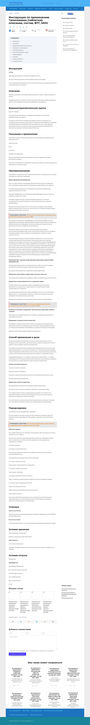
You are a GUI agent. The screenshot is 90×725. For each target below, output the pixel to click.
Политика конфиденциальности (18, 715)
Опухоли (30, 8)
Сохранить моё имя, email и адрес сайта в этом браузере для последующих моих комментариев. (32, 650)
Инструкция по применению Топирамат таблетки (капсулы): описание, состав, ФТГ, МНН (73, 672)
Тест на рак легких (68, 22)
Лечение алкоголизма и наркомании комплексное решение (68, 594)
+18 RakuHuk (16, 2)
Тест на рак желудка (68, 25)
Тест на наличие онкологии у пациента (70, 45)
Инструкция (16, 41)
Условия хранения (18, 59)
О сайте (58, 3)
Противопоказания (18, 50)
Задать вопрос (58, 8)
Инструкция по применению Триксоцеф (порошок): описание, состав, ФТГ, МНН (73, 697)
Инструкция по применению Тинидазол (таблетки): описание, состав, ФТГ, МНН (17, 672)
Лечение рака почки (67, 598)
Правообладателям (36, 715)
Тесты (50, 8)
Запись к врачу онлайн (48, 3)
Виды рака (22, 8)
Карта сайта (26, 710)
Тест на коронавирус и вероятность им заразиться (70, 49)
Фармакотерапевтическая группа (22, 45)
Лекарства (68, 8)
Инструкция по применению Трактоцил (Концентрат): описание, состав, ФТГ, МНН (35, 697)
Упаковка (15, 56)
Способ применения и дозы (20, 52)
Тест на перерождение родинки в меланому (69, 36)
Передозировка (17, 54)
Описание (15, 43)
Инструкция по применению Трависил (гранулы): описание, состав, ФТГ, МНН (16, 697)
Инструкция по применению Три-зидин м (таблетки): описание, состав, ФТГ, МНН (54, 696)
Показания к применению (20, 48)
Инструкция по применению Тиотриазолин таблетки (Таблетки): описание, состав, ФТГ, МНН (35, 672)
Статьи (75, 8)
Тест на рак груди (67, 28)
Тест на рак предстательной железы (70, 32)
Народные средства (41, 8)
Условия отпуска (17, 61)
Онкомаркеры (13, 8)
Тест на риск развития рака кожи (70, 40)
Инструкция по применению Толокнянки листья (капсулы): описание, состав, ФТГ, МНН (54, 672)
